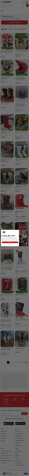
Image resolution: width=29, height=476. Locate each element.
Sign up (10, 242)
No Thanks (10, 244)
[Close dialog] (26, 230)
